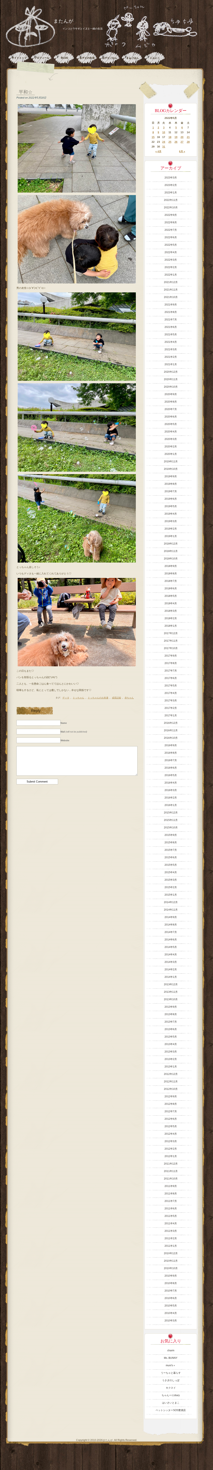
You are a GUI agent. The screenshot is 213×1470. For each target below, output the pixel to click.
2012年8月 (171, 1103)
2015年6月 (171, 857)
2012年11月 (171, 1081)
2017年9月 (171, 655)
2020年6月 (171, 416)
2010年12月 (171, 1253)
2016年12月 (171, 723)
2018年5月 (171, 596)
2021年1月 (171, 364)
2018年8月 (171, 573)
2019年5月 (171, 506)
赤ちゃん (129, 697)
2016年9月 (171, 745)
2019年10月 (171, 469)
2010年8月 (171, 1283)
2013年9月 (171, 1006)
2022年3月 (171, 259)
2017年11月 (171, 640)
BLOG (64, 57)
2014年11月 (171, 909)
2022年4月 (171, 252)
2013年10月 (171, 999)
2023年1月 (171, 192)
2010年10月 (171, 1268)
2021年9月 (171, 304)
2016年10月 (171, 737)
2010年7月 (171, 1290)
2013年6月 (171, 1029)
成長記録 (116, 697)
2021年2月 (171, 356)
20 (182, 137)
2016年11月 (171, 730)
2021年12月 (171, 282)
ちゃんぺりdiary (171, 1395)
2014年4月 (171, 954)
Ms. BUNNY (170, 1357)
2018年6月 (171, 588)
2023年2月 (171, 185)
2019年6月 (171, 498)
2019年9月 (171, 476)
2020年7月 (171, 409)
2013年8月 (171, 1014)
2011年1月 (171, 1245)
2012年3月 (171, 1141)
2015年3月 (171, 879)
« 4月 (158, 151)
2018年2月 (171, 618)
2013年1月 (171, 1066)
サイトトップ (19, 57)
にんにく (155, 57)
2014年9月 (171, 917)
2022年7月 (171, 229)
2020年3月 (171, 439)
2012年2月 (171, 1148)
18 (169, 137)
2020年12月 (171, 371)
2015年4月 (171, 872)
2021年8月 (171, 312)
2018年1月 (171, 625)
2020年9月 (171, 394)
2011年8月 (171, 1193)
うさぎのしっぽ (171, 1380)
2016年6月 (171, 767)
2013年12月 (171, 984)
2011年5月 (171, 1216)
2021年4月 (171, 342)
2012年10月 (171, 1089)
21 (188, 137)
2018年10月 (171, 558)
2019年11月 (171, 461)
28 (188, 141)
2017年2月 (171, 708)
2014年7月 (171, 932)
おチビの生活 (87, 57)
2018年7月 (171, 581)
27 (182, 141)
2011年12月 (171, 1163)
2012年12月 (171, 1074)
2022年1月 (171, 274)
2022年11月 (171, 200)
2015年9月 (171, 835)
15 (153, 137)
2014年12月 (171, 902)
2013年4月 (171, 1044)
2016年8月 (171, 752)
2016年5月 (171, 775)
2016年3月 (171, 790)
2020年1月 (171, 454)
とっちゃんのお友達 (98, 697)
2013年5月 (171, 1036)
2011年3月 (171, 1230)
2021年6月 (171, 327)
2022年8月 (171, 222)
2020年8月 (171, 401)
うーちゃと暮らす (171, 1372)
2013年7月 (171, 1021)
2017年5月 (171, 685)
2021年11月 (171, 289)
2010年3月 (171, 1320)
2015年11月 (171, 820)
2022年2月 (171, 267)
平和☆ (25, 92)
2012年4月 (171, 1133)
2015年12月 (171, 812)
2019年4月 (171, 513)
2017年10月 (171, 648)
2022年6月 (171, 237)
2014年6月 (171, 939)
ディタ (65, 697)
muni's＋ (171, 1365)
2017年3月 (171, 700)
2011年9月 (171, 1186)
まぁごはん (132, 57)
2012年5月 (171, 1126)
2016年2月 (171, 797)
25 (169, 141)
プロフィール (41, 57)
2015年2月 (171, 887)
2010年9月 (171, 1275)
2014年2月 (171, 969)
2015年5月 (171, 864)
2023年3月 (171, 177)
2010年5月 (171, 1305)
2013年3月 (171, 1051)
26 (176, 141)
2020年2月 (171, 446)
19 (176, 137)
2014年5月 (171, 947)
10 (163, 132)
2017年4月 (171, 693)
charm (170, 1350)
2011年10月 (171, 1178)
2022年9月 (171, 215)
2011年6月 (171, 1208)
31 (163, 146)
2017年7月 (171, 670)
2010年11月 (171, 1260)
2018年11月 (171, 551)
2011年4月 (171, 1223)
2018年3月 (171, 610)
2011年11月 (171, 1171)
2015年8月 (171, 842)
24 (163, 141)
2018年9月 (171, 566)
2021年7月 (171, 319)
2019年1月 (171, 536)
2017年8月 (171, 663)
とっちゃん (78, 697)
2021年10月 (171, 297)
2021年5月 (171, 334)
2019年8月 (171, 483)
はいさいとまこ (171, 1402)
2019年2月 (171, 528)
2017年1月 (171, 715)
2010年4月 (171, 1313)
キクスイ (171, 1387)
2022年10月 (171, 207)
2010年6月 (171, 1298)
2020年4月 (171, 431)
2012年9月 (171, 1096)
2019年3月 (171, 521)
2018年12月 (171, 543)
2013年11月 (171, 991)
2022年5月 (171, 244)
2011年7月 (171, 1201)
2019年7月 (171, 491)
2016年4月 (171, 782)
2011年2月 (171, 1238)
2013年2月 (171, 1059)
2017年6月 (171, 678)
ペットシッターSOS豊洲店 (171, 1410)
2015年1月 (171, 894)
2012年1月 (171, 1156)
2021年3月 (171, 349)
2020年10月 (171, 386)
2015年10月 (171, 827)
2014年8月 (171, 924)
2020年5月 (171, 424)
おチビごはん (109, 57)
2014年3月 (171, 962)
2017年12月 (171, 633)
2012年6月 (171, 1118)
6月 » (182, 151)
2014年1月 (171, 977)
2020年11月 (171, 379)
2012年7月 (171, 1111)
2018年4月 (171, 603)
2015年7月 (171, 850)
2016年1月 (171, 805)
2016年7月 (171, 760)
